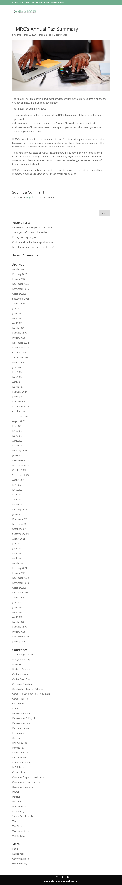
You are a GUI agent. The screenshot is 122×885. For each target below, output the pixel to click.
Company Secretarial (23, 684)
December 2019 (20, 636)
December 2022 (20, 460)
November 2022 (20, 465)
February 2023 (19, 450)
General (16, 737)
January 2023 (19, 455)
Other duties (18, 772)
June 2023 (17, 430)
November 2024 (20, 347)
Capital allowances (21, 674)
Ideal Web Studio (69, 881)
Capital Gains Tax (21, 679)
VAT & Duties (19, 835)
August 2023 (18, 421)
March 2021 (18, 563)
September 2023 (20, 416)
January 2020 (19, 631)
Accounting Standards (23, 654)
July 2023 (16, 425)
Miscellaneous (19, 757)
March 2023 (18, 445)
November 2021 (20, 523)
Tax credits (18, 821)
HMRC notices (19, 742)
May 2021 (17, 553)
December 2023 (20, 401)
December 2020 (20, 577)
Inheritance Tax (20, 752)
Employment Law (21, 723)
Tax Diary (17, 826)
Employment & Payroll (23, 718)
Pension (16, 796)
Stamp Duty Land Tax (23, 816)
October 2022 (19, 470)
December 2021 (20, 519)
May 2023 (17, 435)
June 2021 (17, 548)
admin (18, 34)
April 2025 (17, 323)
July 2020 (16, 602)
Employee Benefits (22, 713)
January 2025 (19, 337)
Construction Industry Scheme (27, 688)
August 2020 (18, 597)
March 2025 (18, 327)
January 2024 (19, 396)
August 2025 (18, 303)
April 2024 (17, 381)
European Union (20, 728)
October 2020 (19, 587)
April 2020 (17, 617)
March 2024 (18, 386)
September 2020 (20, 592)
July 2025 (16, 308)
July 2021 (16, 543)
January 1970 (19, 641)
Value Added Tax (20, 831)
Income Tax (45, 34)
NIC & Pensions (20, 767)
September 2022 (20, 474)
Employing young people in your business (33, 227)
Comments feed (20, 858)
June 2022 (17, 489)
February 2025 (19, 332)
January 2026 (19, 278)
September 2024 (20, 357)
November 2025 (20, 288)
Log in (15, 848)
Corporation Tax (20, 698)
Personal (16, 801)
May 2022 (17, 494)
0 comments (60, 34)
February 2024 (19, 391)
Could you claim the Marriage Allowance (33, 242)
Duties (15, 708)
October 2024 (19, 352)
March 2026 (18, 269)
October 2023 (19, 411)
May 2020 (17, 612)
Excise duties (18, 733)
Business (16, 664)
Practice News (19, 806)
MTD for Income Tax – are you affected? (33, 246)
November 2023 (20, 406)
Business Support (21, 669)
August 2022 (18, 479)
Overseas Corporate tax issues (28, 777)
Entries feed (18, 853)
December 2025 (20, 283)
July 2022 (16, 484)
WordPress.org (19, 863)
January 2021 (19, 572)
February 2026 (19, 274)
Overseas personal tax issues (27, 782)
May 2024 (17, 376)
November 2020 (20, 582)
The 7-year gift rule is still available (29, 232)
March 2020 (18, 621)
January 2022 (19, 514)
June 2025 (17, 313)
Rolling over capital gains (25, 237)
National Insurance (22, 762)
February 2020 (19, 626)
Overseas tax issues (22, 786)
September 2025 (20, 298)
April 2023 (17, 440)
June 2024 (17, 372)
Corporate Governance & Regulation (31, 693)
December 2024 (20, 342)
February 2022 (19, 509)
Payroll (15, 791)
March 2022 (18, 504)
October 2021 (19, 528)
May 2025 (17, 318)
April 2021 (17, 558)
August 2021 (18, 538)
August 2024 (18, 362)
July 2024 (16, 367)
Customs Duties (20, 703)
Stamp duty (18, 811)
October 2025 (19, 293)
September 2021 (20, 533)
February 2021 (19, 568)
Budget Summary (21, 659)
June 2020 (17, 607)
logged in (30, 197)
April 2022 (17, 499)
